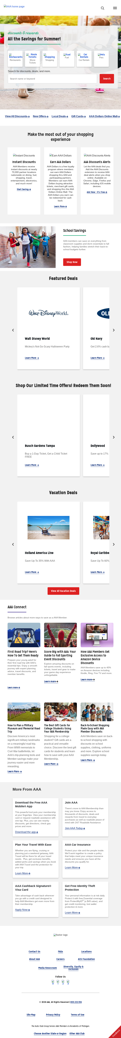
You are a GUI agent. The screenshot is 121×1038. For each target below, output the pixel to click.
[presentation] (13, 330)
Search (107, 78)
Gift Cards (77, 116)
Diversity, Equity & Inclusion (73, 968)
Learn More (59, 206)
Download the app (25, 832)
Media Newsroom (47, 968)
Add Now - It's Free (96, 192)
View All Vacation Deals (63, 591)
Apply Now (21, 909)
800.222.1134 (76, 1002)
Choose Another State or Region (50, 1033)
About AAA (34, 959)
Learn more (13, 687)
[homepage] (14, 8)
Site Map (31, 1014)
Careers (60, 959)
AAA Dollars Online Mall (103, 116)
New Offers (39, 116)
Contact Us (34, 951)
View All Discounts (16, 116)
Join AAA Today (74, 828)
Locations (86, 951)
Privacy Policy (53, 1014)
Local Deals (59, 116)
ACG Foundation (86, 959)
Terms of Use (77, 1014)
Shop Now (72, 262)
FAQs (60, 951)
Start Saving (23, 189)
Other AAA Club (77, 1033)
